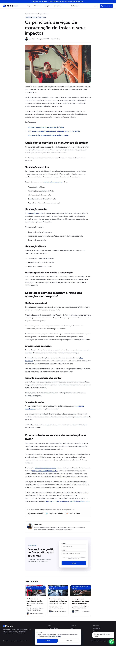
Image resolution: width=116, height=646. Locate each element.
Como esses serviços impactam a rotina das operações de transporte (54, 131)
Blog (26, 14)
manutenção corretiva (34, 213)
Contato (95, 631)
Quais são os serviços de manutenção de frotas (46, 127)
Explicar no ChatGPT (36, 513)
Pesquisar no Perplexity (56, 513)
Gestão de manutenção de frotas (38, 14)
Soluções (47, 6)
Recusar (69, 641)
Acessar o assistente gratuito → (74, 1)
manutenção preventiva (53, 182)
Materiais (57, 6)
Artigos (29, 6)
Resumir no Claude (74, 513)
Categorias (37, 6)
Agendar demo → (106, 6)
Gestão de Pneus (53, 628)
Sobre (72, 628)
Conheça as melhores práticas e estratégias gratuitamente (67, 501)
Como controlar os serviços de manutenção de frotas (48, 135)
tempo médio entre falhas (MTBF (44, 471)
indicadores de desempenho (45, 468)
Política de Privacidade (54, 636)
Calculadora (97, 628)
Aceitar (47, 641)
